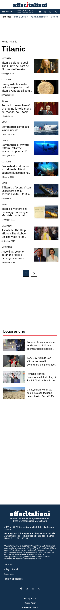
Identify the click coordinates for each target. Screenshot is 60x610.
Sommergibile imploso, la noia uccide (16, 128)
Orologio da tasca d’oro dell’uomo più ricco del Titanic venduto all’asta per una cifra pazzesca (16, 87)
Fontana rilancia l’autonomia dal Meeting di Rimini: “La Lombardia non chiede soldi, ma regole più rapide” (41, 377)
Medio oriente (21, 17)
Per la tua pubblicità (13, 579)
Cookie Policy (30, 603)
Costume (6, 79)
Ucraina (54, 17)
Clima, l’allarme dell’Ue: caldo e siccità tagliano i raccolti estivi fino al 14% (40, 393)
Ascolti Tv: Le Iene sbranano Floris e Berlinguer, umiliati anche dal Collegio (13, 255)
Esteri (5, 140)
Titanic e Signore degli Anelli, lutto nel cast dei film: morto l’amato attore (16, 66)
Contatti (8, 564)
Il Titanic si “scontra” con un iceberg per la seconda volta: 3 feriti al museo (16, 191)
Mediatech (7, 58)
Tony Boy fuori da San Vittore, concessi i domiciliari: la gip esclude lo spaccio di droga (40, 362)
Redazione (9, 574)
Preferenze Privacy (30, 607)
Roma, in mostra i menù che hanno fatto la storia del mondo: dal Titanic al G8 (16, 109)
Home (5, 41)
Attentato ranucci (39, 17)
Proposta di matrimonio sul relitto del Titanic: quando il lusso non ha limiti (16, 169)
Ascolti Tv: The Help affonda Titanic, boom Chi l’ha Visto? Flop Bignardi (15, 233)
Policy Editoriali (11, 569)
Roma (5, 101)
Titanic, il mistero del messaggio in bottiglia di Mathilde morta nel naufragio (16, 212)
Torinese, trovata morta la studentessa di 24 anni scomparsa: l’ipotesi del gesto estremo (41, 346)
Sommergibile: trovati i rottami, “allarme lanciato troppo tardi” (15, 148)
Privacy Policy (30, 599)
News (4, 122)
